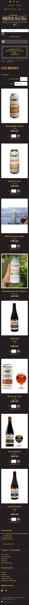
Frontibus (19, 60)
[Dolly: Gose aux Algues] (14, 216)
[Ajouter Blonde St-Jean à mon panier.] (18, 191)
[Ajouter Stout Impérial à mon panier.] (18, 461)
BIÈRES (3, 61)
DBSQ (17, 1)
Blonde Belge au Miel (14, 126)
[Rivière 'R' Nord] (14, 376)
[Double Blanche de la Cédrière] (14, 271)
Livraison (3, 572)
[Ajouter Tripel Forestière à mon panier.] (18, 519)
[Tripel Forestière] (14, 486)
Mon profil (4, 561)
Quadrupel (14, 338)
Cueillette (4, 574)
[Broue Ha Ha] (14, 20)
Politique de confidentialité (8, 580)
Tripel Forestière (14, 506)
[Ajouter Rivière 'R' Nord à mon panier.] (18, 406)
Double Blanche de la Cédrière (14, 291)
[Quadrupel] (14, 318)
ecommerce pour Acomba (8, 599)
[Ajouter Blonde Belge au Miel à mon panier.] (18, 136)
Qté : (10, 136)
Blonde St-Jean (14, 181)
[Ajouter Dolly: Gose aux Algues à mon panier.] (18, 246)
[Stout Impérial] (14, 431)
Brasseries (11, 60)
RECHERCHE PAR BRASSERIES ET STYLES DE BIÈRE (14, 51)
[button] (20, 9)
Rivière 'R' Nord (14, 396)
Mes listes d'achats (6, 563)
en (23, 9)
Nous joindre (11, 5)
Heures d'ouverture (8, 544)
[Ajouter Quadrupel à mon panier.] (18, 351)
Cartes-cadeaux (5, 576)
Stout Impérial (14, 451)
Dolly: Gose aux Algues (14, 236)
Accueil (3, 60)
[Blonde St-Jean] (14, 161)
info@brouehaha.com (7, 539)
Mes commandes (6, 556)
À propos (19, 5)
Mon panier (4, 559)
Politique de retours (6, 578)
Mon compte (4, 554)
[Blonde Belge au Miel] (14, 106)
